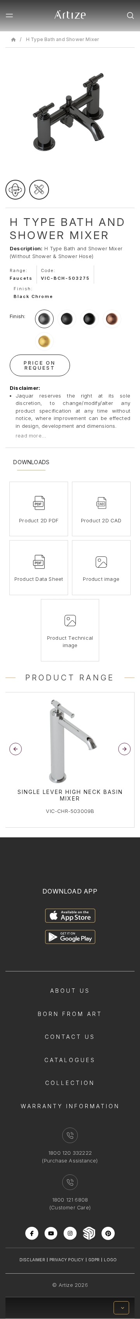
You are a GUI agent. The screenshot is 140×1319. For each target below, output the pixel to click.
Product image (101, 579)
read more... (31, 435)
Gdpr (94, 1259)
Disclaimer (32, 1259)
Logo (110, 1259)
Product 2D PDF (38, 520)
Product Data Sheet (38, 579)
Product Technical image (70, 642)
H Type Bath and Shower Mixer (63, 39)
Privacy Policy (66, 1259)
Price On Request (40, 365)
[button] (124, 749)
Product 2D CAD (101, 520)
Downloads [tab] (31, 462)
